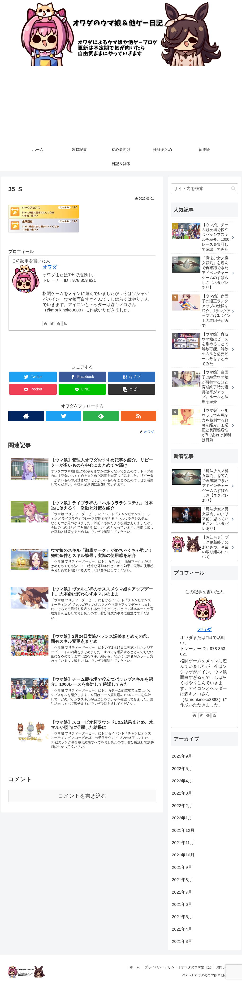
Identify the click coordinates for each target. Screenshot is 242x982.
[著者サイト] (45, 323)
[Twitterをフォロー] (52, 323)
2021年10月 (183, 855)
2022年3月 (182, 793)
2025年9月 (182, 756)
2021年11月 (183, 842)
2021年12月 (183, 830)
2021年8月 (182, 879)
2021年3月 (182, 941)
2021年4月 (182, 929)
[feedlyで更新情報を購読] (58, 323)
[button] (233, 188)
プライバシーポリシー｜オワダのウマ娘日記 (178, 967)
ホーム (135, 967)
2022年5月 (182, 768)
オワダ (50, 266)
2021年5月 (182, 916)
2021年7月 (182, 892)
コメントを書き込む (82, 796)
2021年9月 (182, 867)
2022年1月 (182, 818)
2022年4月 (182, 781)
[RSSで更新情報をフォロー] (65, 323)
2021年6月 (182, 904)
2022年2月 (182, 805)
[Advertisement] (121, 107)
